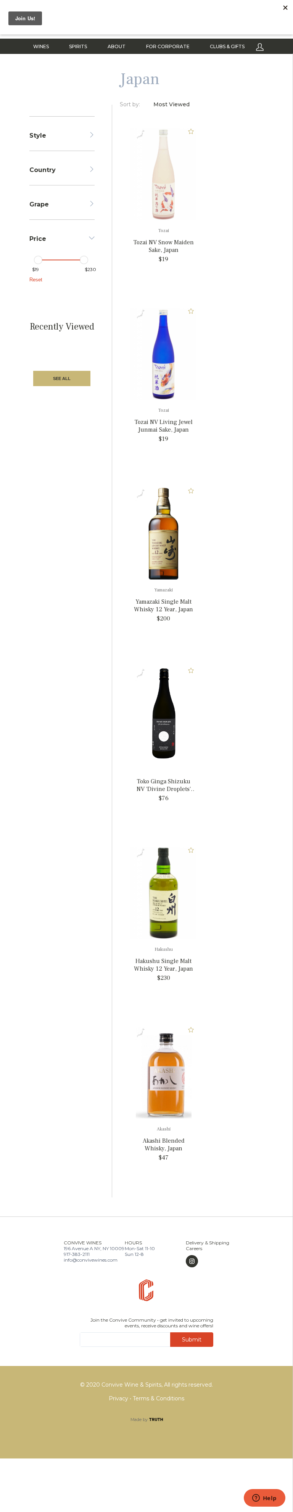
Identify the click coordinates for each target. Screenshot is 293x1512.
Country (42, 170)
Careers (194, 1248)
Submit (191, 1339)
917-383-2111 (77, 1254)
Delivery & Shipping (207, 1243)
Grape (39, 204)
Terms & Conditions (158, 1398)
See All (62, 378)
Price (37, 238)
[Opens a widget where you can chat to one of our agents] (264, 1498)
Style (37, 135)
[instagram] (207, 1261)
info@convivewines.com (91, 1260)
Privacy (119, 1398)
